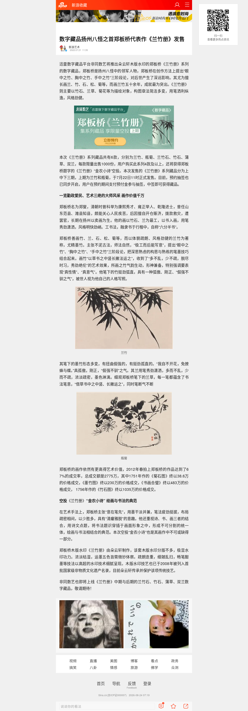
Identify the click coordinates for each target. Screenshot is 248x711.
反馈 (132, 683)
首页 (101, 683)
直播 (93, 660)
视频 (73, 660)
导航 (116, 683)
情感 (113, 667)
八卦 (93, 667)
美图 (113, 660)
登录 (147, 683)
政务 (174, 660)
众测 (174, 667)
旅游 (134, 667)
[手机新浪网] (62, 5)
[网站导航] (187, 5)
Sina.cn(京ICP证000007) (112, 695)
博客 (134, 660)
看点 (154, 660)
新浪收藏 (79, 5)
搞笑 (73, 667)
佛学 (154, 667)
